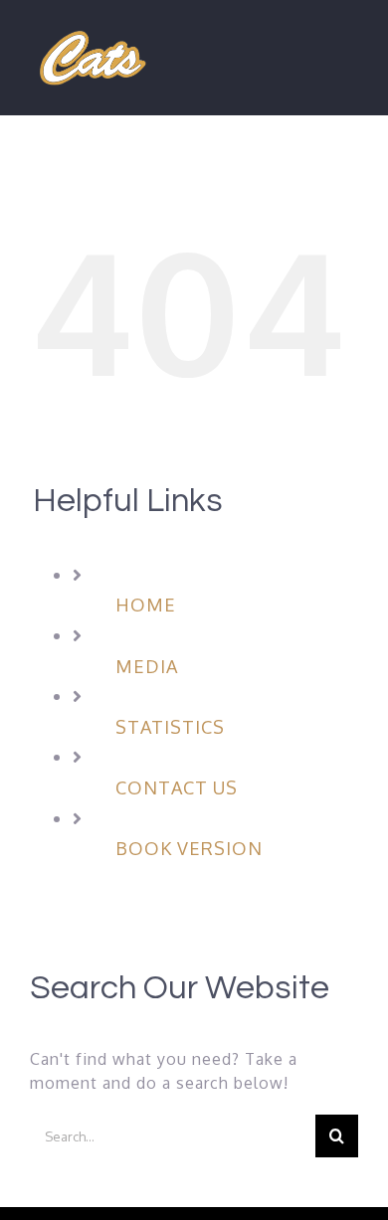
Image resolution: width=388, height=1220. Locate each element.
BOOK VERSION (189, 848)
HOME (145, 604)
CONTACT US (176, 787)
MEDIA (146, 666)
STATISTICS (170, 727)
